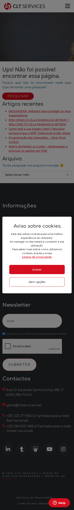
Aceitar (37, 269)
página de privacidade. (37, 256)
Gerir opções (37, 282)
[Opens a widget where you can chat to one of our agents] (59, 503)
